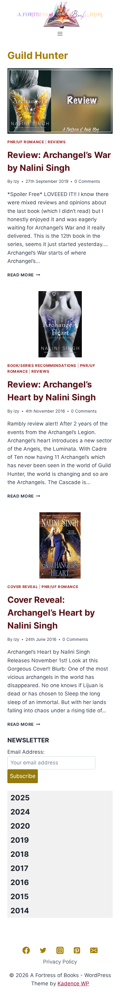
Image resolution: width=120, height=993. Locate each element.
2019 (19, 840)
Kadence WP (73, 983)
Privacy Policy (60, 962)
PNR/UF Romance (25, 142)
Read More (23, 274)
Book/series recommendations (41, 365)
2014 (19, 910)
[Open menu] (60, 33)
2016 (19, 882)
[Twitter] (43, 950)
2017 (19, 868)
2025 (20, 797)
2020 (20, 826)
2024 (20, 811)
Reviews (57, 142)
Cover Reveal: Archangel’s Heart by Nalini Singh (51, 613)
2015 (19, 896)
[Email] (93, 950)
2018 (19, 854)
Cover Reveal (22, 586)
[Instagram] (60, 950)
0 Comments (87, 181)
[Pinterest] (77, 950)
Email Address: (26, 752)
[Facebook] (26, 950)
